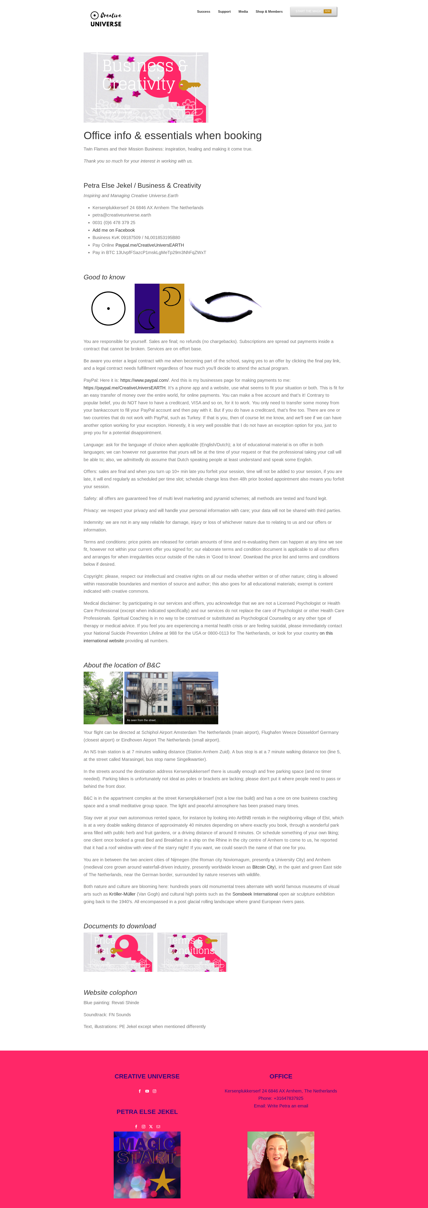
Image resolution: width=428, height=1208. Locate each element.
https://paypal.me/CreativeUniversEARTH (124, 387)
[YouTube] (147, 1091)
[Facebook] (140, 1091)
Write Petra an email (288, 1105)
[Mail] (158, 1126)
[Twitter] (151, 1126)
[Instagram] (154, 1091)
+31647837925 (288, 1098)
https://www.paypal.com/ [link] (144, 380)
